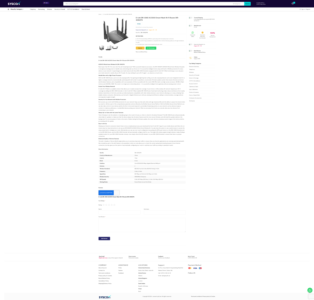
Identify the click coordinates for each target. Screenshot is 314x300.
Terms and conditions (104, 273)
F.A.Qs (120, 268)
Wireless (191, 72)
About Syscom (103, 268)
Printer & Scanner (194, 92)
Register (308, 9)
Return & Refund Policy (199, 52)
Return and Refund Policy (141, 52)
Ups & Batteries (193, 89)
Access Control (193, 83)
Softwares (192, 101)
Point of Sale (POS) (194, 95)
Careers (120, 270)
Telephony (192, 69)
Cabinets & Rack (193, 86)
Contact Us (102, 270)
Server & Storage (194, 78)
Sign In (303, 9)
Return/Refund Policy (104, 278)
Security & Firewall (194, 75)
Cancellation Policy (104, 281)
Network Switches (194, 66)
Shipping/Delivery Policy (105, 283)
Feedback (121, 273)
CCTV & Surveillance (194, 81)
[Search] (247, 4)
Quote (140, 48)
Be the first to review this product (144, 27)
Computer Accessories (195, 98)
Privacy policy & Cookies (105, 275)
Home (100, 14)
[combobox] (148, 3)
